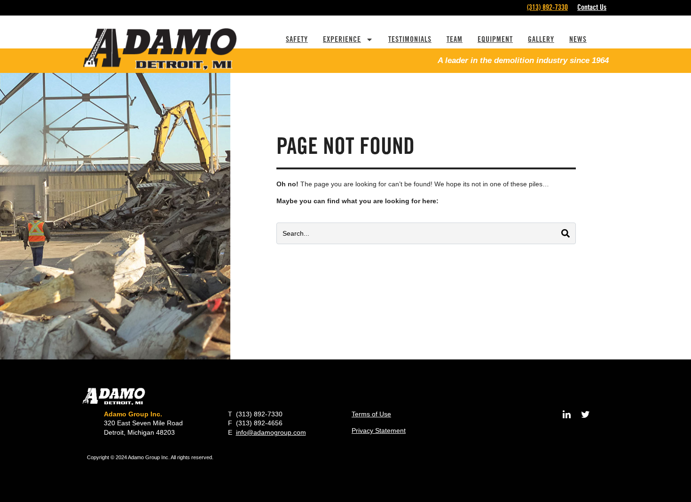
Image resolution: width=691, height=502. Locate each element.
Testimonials (410, 39)
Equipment (495, 39)
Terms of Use (371, 414)
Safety (297, 39)
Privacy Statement (379, 430)
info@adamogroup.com (271, 432)
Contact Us (591, 7)
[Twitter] (585, 414)
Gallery (541, 39)
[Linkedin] (566, 414)
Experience (342, 39)
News (578, 39)
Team (455, 39)
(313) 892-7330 (547, 7)
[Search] (565, 233)
